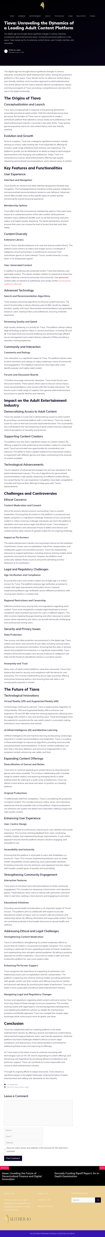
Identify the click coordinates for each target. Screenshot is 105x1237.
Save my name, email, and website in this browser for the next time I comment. (37, 1149)
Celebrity (52, 22)
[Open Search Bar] (52, 28)
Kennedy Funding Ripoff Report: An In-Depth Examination (77, 1175)
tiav (8, 1087)
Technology (59, 16)
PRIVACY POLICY (45, 1206)
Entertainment (35, 16)
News (12, 16)
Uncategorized (12, 1084)
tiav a (12, 1087)
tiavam (21, 1087)
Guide (70, 16)
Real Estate (81, 16)
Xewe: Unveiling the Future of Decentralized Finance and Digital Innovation (22, 1176)
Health (47, 16)
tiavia (27, 1087)
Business (21, 16)
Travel (92, 16)
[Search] (98, 1200)
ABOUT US (43, 1193)
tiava (16, 1087)
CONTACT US (44, 1200)
